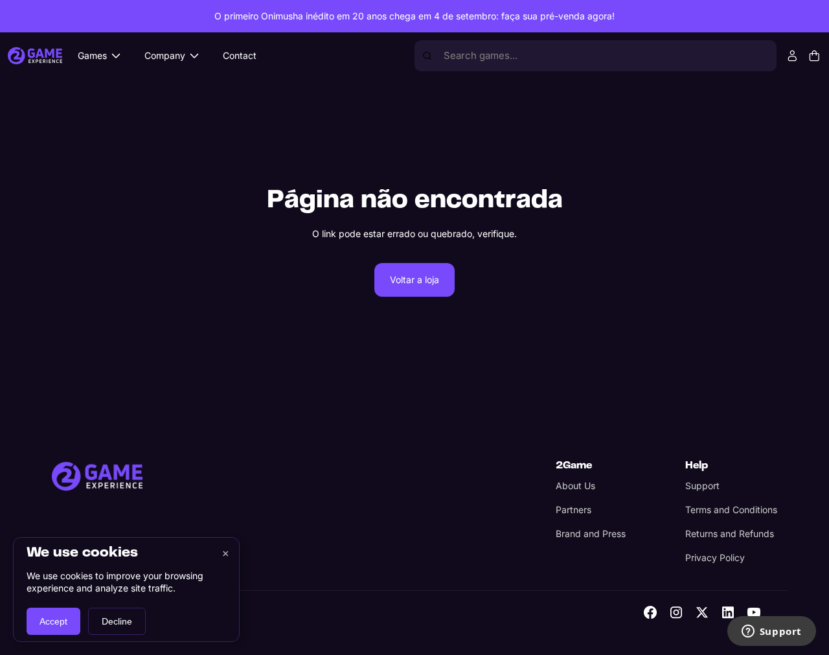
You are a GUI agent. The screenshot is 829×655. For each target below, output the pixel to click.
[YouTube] (754, 612)
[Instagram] (676, 612)
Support (702, 485)
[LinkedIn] (728, 612)
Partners (573, 509)
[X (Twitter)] (702, 612)
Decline (117, 621)
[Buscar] (427, 55)
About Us (575, 485)
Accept (53, 621)
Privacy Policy (715, 557)
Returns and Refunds (729, 533)
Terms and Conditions (731, 509)
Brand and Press (591, 533)
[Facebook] (650, 612)
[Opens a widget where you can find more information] (771, 632)
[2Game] (97, 476)
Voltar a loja (414, 279)
